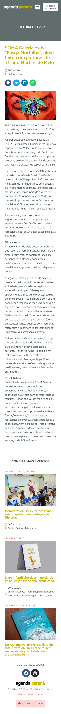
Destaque (31, 471)
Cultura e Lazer (14, 471)
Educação (31, 605)
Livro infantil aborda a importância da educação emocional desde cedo (29, 579)
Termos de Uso (47, 689)
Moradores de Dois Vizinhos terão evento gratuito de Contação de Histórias (28, 514)
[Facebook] (26, 673)
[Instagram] (35, 673)
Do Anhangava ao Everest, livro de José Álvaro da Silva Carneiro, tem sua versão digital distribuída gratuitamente (29, 649)
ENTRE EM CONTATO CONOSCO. (30, 694)
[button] (37, 7)
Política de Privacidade (30, 689)
